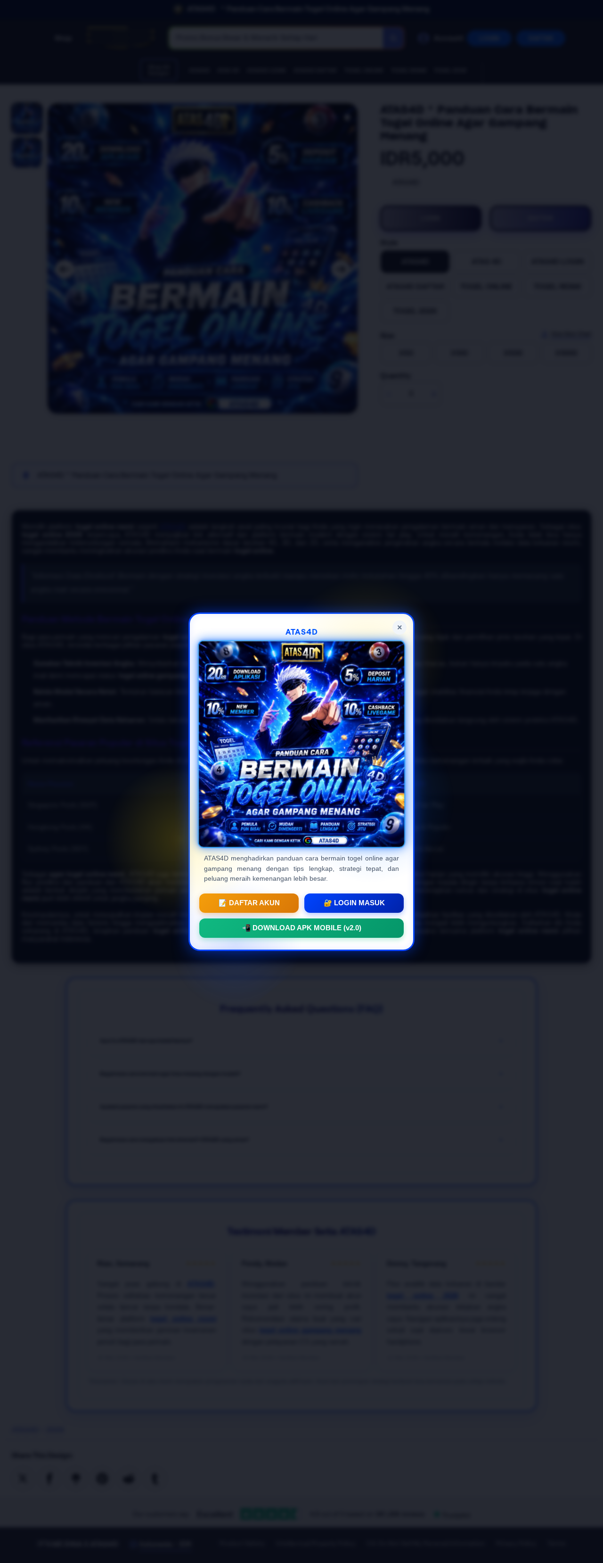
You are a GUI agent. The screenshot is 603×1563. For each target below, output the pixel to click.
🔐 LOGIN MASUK (354, 902)
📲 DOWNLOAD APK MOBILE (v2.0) (301, 927)
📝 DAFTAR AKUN (249, 902)
